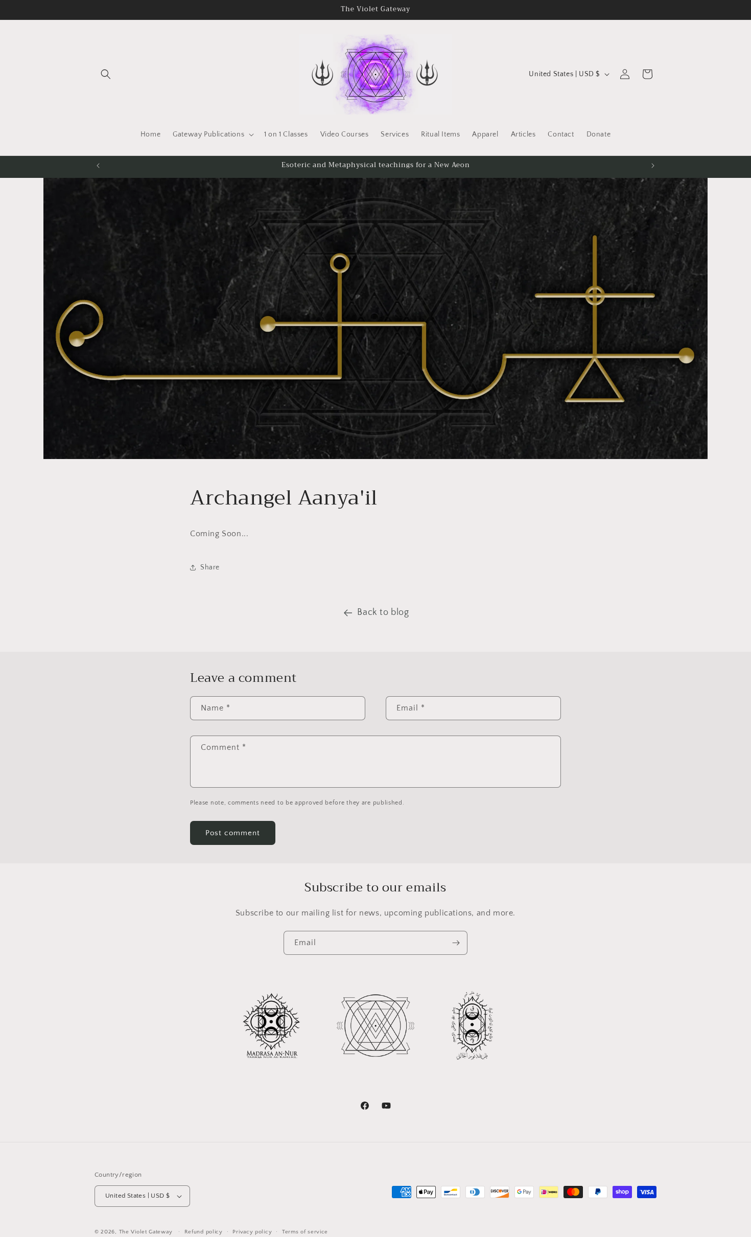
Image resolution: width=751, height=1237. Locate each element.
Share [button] (210, 567)
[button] (106, 74)
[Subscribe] (455, 943)
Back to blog (383, 612)
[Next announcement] (653, 165)
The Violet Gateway (146, 1232)
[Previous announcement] (98, 165)
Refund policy (203, 1231)
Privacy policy (252, 1231)
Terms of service (305, 1231)
